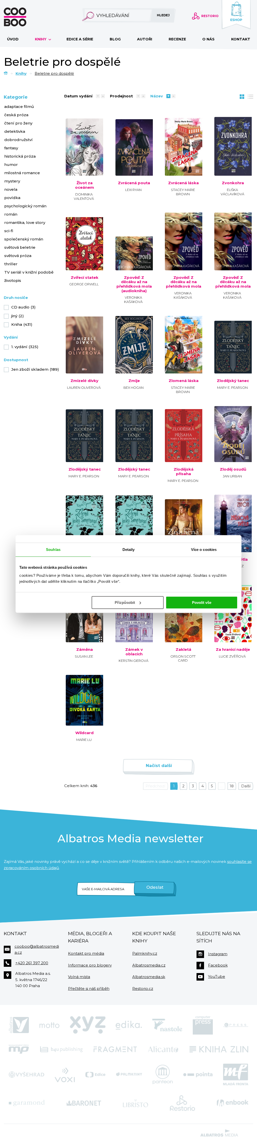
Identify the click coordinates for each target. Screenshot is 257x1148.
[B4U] (61, 1049)
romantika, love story (24, 222)
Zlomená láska (184, 380)
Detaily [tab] (128, 549)
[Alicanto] (163, 1049)
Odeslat (154, 887)
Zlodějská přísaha (184, 471)
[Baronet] (83, 1103)
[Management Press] (19, 1049)
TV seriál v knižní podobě (28, 272)
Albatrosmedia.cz (148, 965)
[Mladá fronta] (235, 1074)
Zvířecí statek (84, 277)
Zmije (134, 380)
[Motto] (49, 1025)
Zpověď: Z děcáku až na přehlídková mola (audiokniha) (134, 284)
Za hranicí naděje (233, 649)
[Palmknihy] (129, 1074)
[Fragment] (115, 1049)
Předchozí (155, 786)
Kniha (21, 324)
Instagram (217, 953)
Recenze (177, 39)
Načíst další (159, 765)
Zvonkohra (233, 183)
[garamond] (27, 1103)
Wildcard (84, 733)
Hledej (163, 15)
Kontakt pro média (86, 953)
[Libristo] (135, 1103)
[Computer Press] (203, 1025)
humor (11, 164)
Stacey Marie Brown (183, 192)
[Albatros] (19, 1025)
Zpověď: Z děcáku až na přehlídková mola (183, 282)
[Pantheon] (163, 1074)
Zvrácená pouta (134, 183)
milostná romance (22, 172)
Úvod (13, 39)
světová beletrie (19, 247)
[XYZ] (87, 1025)
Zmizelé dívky (84, 380)
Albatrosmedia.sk (148, 976)
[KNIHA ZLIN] (218, 1049)
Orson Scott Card (183, 658)
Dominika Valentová (84, 196)
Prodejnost (121, 96)
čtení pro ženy (18, 123)
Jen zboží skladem (35, 369)
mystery (12, 181)
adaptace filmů (19, 106)
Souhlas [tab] (53, 549)
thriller (11, 264)
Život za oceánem (84, 185)
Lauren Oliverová (84, 388)
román (10, 214)
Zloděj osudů (233, 469)
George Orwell (84, 284)
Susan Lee (84, 656)
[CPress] (235, 1025)
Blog (115, 39)
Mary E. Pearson (232, 388)
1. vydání (24, 346)
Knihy (41, 39)
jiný (17, 315)
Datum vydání (78, 96)
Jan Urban (232, 476)
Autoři (144, 39)
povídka (12, 197)
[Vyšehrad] (26, 1074)
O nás (208, 39)
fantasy (11, 148)
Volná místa (79, 976)
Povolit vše (201, 602)
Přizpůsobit (125, 602)
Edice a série (80, 39)
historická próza (20, 156)
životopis (12, 280)
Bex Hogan (133, 388)
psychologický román (25, 206)
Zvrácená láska (183, 183)
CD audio (23, 307)
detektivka (14, 131)
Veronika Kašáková (133, 299)
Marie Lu (84, 740)
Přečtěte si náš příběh (88, 988)
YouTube (216, 976)
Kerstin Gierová (133, 661)
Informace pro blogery (90, 965)
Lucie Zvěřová (232, 656)
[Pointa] (198, 1074)
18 (232, 786)
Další (245, 786)
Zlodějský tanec (233, 380)
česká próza (16, 114)
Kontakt (240, 39)
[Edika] (129, 1025)
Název (156, 96)
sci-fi (8, 230)
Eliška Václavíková (232, 192)
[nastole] (167, 1025)
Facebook (218, 965)
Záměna (84, 649)
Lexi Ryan (133, 190)
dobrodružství (18, 139)
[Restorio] (182, 1103)
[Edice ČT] (95, 1074)
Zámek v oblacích (134, 651)
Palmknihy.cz (144, 953)
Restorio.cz (142, 988)
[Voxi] (65, 1074)
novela (10, 189)
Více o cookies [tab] (204, 549)
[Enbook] (232, 1103)
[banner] (23, 17)
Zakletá (183, 649)
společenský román (23, 239)
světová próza (17, 255)
